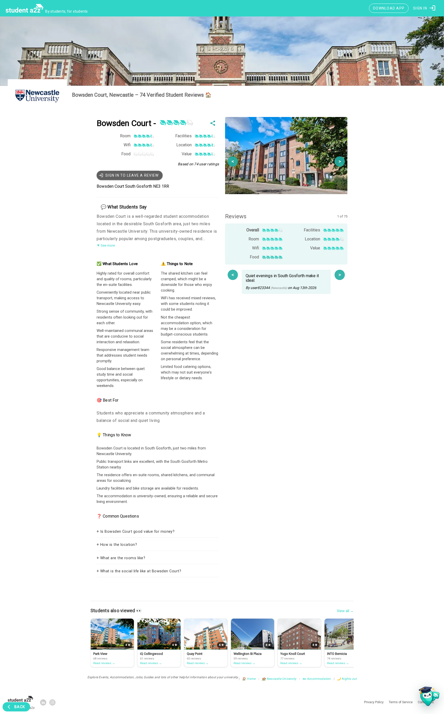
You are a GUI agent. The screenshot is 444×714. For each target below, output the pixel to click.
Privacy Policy (237, 417)
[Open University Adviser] (427, 697)
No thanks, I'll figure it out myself (222, 428)
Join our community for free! (222, 407)
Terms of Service (260, 417)
